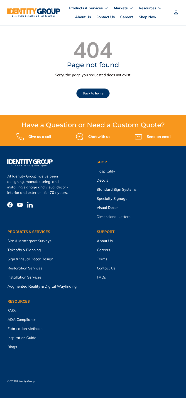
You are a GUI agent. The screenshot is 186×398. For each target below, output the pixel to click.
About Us (83, 17)
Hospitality (106, 171)
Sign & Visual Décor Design (30, 259)
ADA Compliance (21, 319)
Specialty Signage (112, 198)
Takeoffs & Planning (24, 250)
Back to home (93, 93)
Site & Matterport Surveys (29, 240)
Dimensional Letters (113, 216)
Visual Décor (107, 207)
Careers (126, 17)
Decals (102, 180)
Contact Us (105, 17)
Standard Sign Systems (117, 189)
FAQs (101, 277)
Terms (102, 259)
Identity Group (26, 381)
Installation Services (24, 277)
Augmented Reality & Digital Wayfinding (42, 286)
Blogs (12, 347)
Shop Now (147, 17)
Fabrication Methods (24, 328)
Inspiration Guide (21, 337)
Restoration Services (24, 268)
